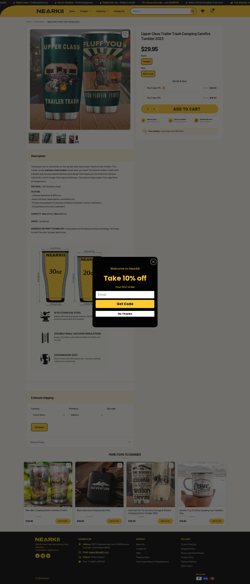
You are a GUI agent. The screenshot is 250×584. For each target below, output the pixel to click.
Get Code (125, 303)
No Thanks (125, 314)
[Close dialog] (153, 262)
